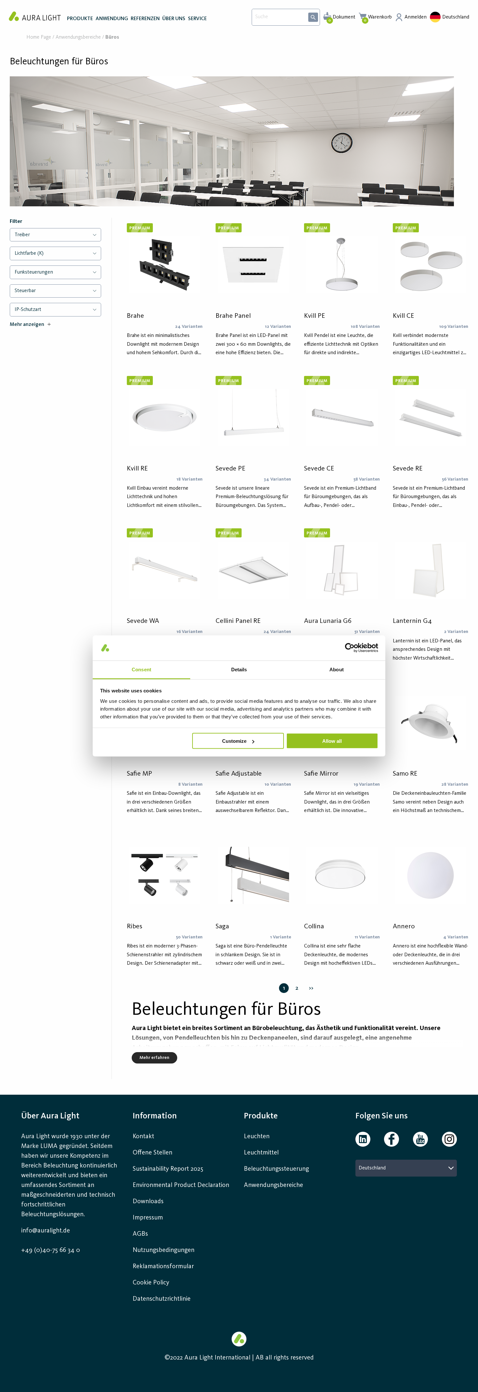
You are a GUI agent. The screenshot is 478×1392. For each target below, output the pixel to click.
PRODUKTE (80, 18)
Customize (234, 741)
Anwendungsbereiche (78, 37)
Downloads (148, 1201)
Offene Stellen (152, 1153)
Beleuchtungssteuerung (276, 1169)
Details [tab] (239, 669)
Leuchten (257, 1136)
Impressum (148, 1218)
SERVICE (197, 18)
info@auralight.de (45, 1231)
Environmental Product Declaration (181, 1185)
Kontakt (143, 1136)
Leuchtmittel (261, 1153)
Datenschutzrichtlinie (162, 1299)
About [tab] (336, 669)
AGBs (140, 1234)
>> (311, 988)
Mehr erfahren (154, 1057)
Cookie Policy (151, 1283)
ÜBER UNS (173, 18)
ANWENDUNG (112, 18)
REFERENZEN (145, 18)
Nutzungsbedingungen (163, 1250)
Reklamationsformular (164, 1266)
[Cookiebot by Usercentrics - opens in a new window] (349, 648)
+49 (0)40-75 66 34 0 (50, 1250)
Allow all (332, 741)
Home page (38, 37)
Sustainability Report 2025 (168, 1169)
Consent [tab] (141, 669)
